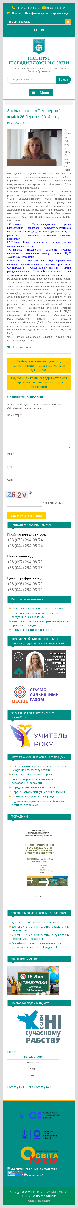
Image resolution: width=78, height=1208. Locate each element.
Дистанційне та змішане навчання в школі (37, 922)
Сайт (10, 479)
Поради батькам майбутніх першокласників (39, 792)
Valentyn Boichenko (39, 1200)
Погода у (33, 1056)
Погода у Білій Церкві (20, 1087)
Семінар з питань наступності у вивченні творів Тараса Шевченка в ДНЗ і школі (39, 365)
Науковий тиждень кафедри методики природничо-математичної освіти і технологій (39, 382)
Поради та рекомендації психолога (33, 787)
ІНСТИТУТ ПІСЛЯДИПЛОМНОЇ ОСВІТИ (39, 60)
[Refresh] (30, 492)
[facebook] (35, 30)
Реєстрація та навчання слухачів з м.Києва (38, 608)
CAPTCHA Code (52, 503)
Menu (44, 93)
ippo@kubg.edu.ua (55, 8)
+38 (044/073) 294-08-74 (28, 8)
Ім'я (10, 454)
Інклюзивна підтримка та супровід (33, 796)
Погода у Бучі (42, 1087)
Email (11, 466)
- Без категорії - (21, 347)
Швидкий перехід (19, 21)
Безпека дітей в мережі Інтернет (32, 774)
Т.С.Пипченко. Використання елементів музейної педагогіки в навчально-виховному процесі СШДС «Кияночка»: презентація (39, 253)
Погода (11, 1051)
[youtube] (42, 30)
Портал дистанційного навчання (32, 629)
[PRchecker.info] (34, 1175)
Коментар (14, 415)
